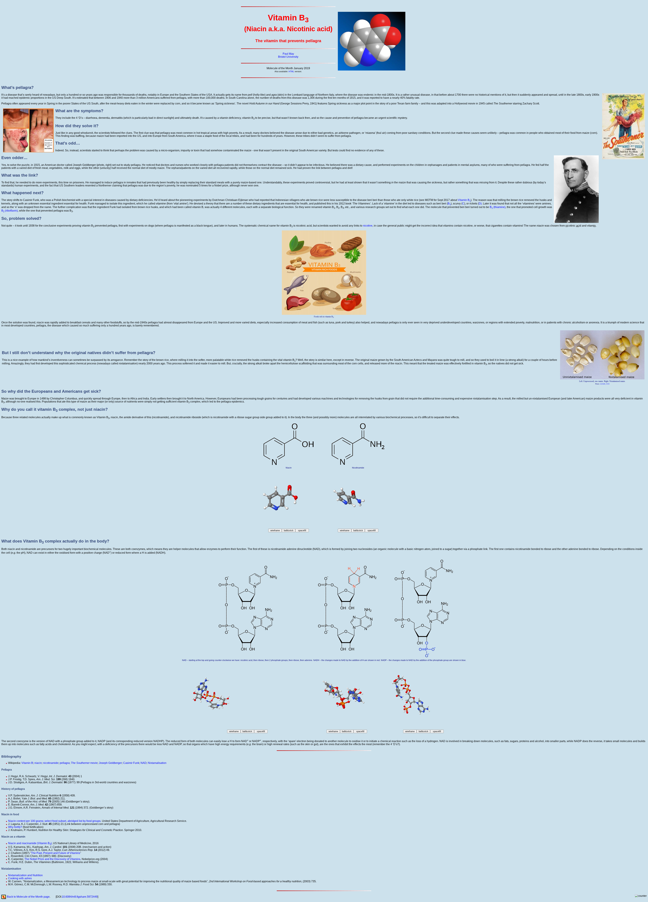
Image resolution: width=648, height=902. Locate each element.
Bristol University (288, 56)
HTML (291, 71)
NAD (143, 762)
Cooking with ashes (20, 878)
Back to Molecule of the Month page (28, 896)
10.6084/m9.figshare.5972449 (80, 896)
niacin (38, 762)
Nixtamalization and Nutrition (25, 875)
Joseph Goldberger (110, 762)
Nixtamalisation (157, 762)
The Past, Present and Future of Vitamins (55, 853)
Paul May (288, 53)
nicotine (367, 225)
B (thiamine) (497, 207)
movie (84, 762)
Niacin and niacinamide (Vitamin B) (30, 843)
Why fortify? (15, 827)
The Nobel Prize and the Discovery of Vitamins (52, 859)
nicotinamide (50, 762)
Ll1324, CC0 (604, 384)
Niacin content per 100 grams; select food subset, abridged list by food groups (54, 821)
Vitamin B (464, 200)
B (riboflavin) (9, 210)
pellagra (65, 762)
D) (480, 203)
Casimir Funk (131, 762)
